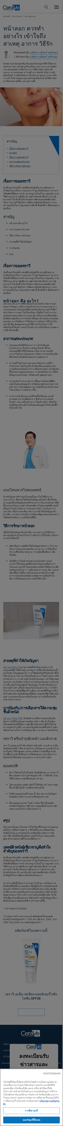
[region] (31, 1097)
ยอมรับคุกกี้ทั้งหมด (31, 1119)
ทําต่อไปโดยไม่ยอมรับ (52, 1073)
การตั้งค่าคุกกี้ (31, 1110)
